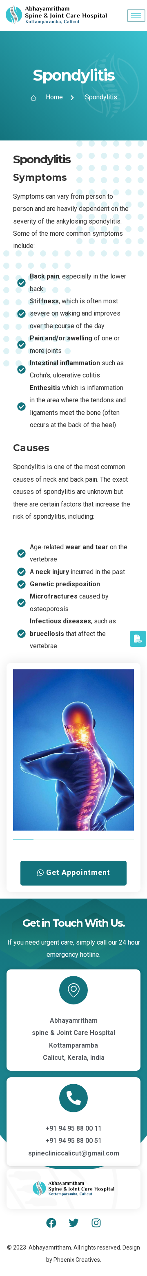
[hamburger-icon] (136, 15)
